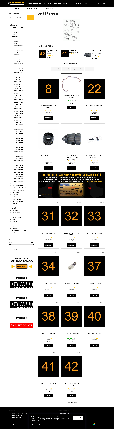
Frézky (15, 219)
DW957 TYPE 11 (18, 102)
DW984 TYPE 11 (18, 113)
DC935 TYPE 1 (18, 73)
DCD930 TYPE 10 (18, 158)
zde (39, 421)
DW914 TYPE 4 (18, 88)
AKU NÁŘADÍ (15, 37)
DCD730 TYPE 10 (18, 129)
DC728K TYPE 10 (18, 48)
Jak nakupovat (64, 414)
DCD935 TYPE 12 (18, 174)
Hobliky (15, 222)
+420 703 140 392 (17, 415)
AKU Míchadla (17, 197)
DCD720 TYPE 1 (18, 125)
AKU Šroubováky (18, 185)
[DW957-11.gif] (71, 28)
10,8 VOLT (16, 41)
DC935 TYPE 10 (18, 75)
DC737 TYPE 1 (18, 66)
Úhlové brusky (17, 217)
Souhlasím (78, 418)
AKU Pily (15, 195)
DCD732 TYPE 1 (18, 134)
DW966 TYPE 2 (18, 106)
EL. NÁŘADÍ (15, 208)
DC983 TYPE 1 (18, 77)
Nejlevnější (56, 69)
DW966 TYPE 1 (18, 104)
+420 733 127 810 (16, 417)
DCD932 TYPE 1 (18, 167)
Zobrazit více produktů (70, 63)
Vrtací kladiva (17, 213)
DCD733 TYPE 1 (18, 143)
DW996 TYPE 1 (18, 118)
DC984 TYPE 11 (18, 82)
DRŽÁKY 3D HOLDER (17, 28)
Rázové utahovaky (18, 215)
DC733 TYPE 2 (18, 59)
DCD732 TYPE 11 (18, 140)
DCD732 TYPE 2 (18, 136)
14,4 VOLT (16, 43)
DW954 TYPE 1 (18, 95)
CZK (86, 3)
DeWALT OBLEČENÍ (17, 30)
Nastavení (36, 425)
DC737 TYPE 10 (18, 64)
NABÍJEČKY (16, 204)
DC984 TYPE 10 (18, 79)
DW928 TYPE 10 (18, 91)
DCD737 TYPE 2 (18, 154)
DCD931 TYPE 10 (18, 163)
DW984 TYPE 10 (18, 111)
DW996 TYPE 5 (18, 122)
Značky (14, 233)
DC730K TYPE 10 (18, 50)
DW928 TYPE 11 (18, 93)
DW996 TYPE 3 (18, 120)
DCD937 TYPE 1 (18, 181)
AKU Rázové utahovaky (20, 188)
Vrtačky (15, 210)
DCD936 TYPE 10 (18, 176)
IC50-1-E (15, 34)
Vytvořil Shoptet (100, 424)
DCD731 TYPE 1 (18, 131)
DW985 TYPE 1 (18, 116)
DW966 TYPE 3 (18, 109)
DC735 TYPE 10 (18, 61)
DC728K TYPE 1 (18, 46)
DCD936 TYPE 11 (18, 179)
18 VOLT (16, 183)
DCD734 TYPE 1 (18, 145)
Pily (14, 226)
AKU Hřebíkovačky (18, 201)
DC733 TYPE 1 (18, 57)
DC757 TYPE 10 (18, 70)
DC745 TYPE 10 (18, 68)
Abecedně (89, 69)
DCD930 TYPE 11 (18, 161)
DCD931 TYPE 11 (18, 165)
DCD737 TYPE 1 (18, 152)
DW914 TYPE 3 (18, 86)
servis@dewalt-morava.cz (19, 413)
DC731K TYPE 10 (18, 52)
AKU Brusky (16, 192)
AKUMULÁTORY (17, 206)
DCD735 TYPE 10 (18, 149)
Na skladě (15, 250)
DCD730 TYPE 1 (18, 127)
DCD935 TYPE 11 (18, 172)
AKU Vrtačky (16, 39)
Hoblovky (15, 224)
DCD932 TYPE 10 (18, 170)
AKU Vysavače (17, 199)
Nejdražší (66, 69)
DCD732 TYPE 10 (18, 138)
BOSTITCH (15, 32)
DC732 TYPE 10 (18, 55)
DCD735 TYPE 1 (18, 147)
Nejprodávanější (77, 69)
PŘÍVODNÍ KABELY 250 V (19, 231)
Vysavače (16, 228)
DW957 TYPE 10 (18, 100)
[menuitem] (33, 3)
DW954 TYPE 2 (18, 97)
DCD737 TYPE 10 (18, 156)
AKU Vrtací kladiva (18, 190)
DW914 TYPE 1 (18, 84)
